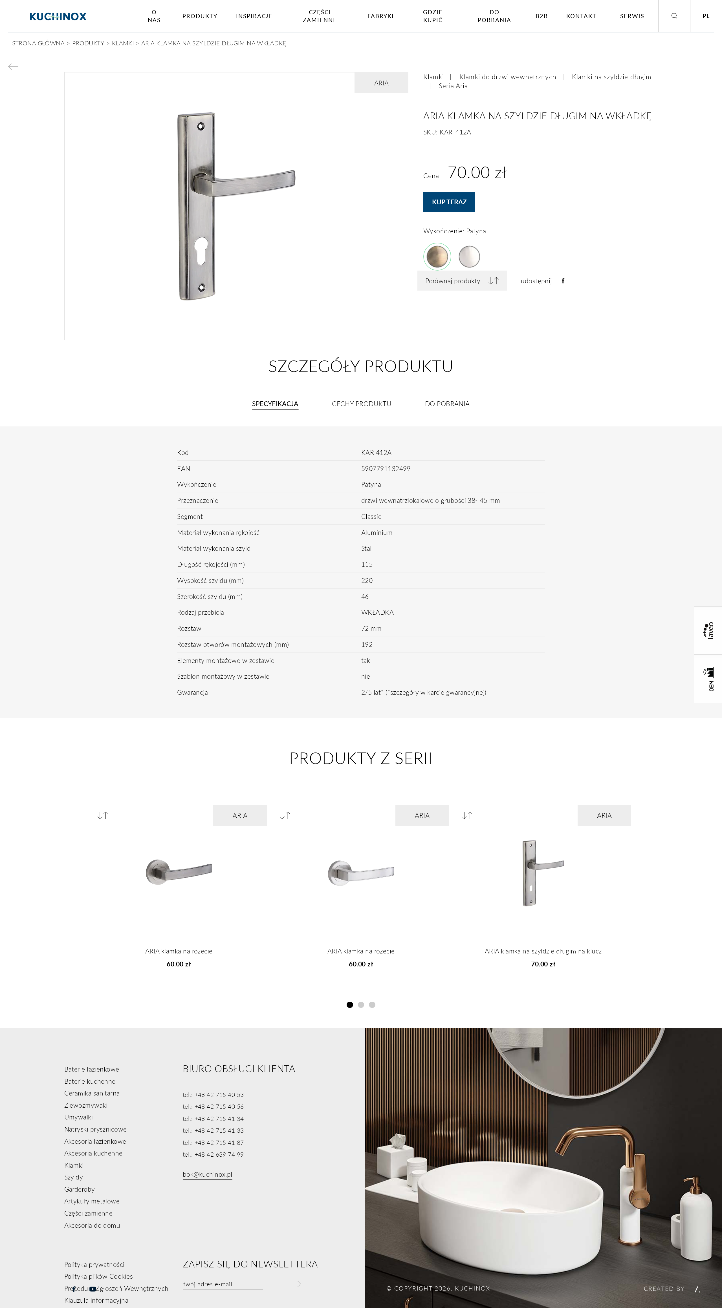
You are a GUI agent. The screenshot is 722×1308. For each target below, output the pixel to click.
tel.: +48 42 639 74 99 (213, 1154)
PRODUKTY (88, 43)
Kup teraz (449, 201)
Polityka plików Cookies (98, 1276)
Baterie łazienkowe (91, 1069)
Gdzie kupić (433, 16)
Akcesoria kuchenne (93, 1152)
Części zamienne (320, 16)
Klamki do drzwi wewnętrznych (507, 76)
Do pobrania (494, 16)
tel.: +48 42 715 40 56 (213, 1106)
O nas (154, 16)
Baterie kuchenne (90, 1081)
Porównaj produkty (453, 280)
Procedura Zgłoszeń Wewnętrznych (116, 1288)
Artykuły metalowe (92, 1200)
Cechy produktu (361, 403)
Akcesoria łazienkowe (95, 1141)
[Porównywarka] (105, 815)
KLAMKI (123, 43)
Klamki (433, 76)
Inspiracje (254, 16)
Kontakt (581, 16)
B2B (542, 16)
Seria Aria (453, 85)
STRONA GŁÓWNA (38, 43)
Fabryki (380, 16)
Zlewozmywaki (85, 1105)
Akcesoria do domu (92, 1225)
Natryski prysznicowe (95, 1129)
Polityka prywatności (94, 1264)
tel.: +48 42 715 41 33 (213, 1130)
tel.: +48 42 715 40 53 (213, 1094)
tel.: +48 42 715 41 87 (213, 1142)
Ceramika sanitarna (92, 1092)
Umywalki (78, 1116)
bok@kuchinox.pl (207, 1174)
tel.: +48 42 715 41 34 (213, 1118)
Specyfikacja (275, 403)
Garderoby (79, 1189)
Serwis (632, 16)
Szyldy (73, 1176)
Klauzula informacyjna (96, 1300)
